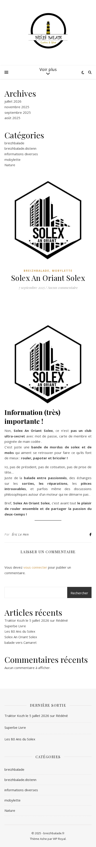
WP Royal (59, 839)
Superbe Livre (15, 626)
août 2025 (12, 118)
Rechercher (79, 593)
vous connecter (35, 567)
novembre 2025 (16, 107)
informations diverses (21, 154)
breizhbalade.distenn (20, 148)
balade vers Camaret (20, 642)
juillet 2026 (12, 101)
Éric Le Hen (20, 534)
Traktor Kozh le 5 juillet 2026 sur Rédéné (36, 620)
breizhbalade (14, 143)
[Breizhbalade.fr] (48, 30)
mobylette (12, 159)
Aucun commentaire (62, 287)
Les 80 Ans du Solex (19, 631)
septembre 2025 (17, 112)
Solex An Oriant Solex (20, 637)
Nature (9, 165)
